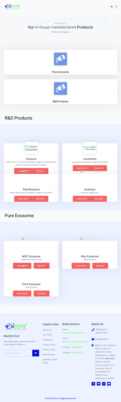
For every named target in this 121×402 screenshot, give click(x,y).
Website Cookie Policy (50, 361)
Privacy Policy (49, 349)
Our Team (47, 335)
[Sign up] (35, 353)
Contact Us (48, 339)
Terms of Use (49, 344)
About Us (47, 330)
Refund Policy (49, 354)
